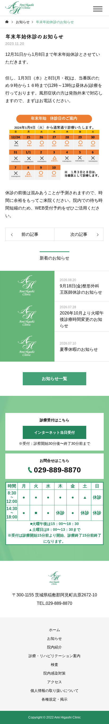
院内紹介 (54, 647)
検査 (54, 664)
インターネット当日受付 (54, 432)
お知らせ (54, 638)
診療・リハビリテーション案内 (54, 656)
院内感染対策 (54, 673)
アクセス (54, 682)
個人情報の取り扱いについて (54, 690)
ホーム (54, 630)
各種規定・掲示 (54, 699)
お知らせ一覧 (54, 378)
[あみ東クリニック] (19, 7)
